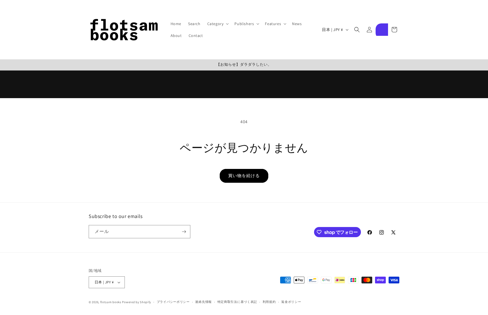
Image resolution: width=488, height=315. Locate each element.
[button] (217, 24)
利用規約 (269, 302)
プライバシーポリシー (173, 302)
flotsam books (110, 302)
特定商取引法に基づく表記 (237, 302)
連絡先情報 (203, 302)
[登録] (184, 231)
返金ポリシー (291, 302)
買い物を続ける (244, 175)
